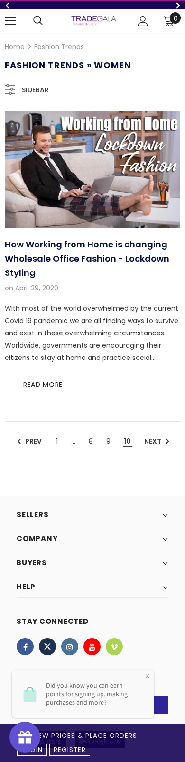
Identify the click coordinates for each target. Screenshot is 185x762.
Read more (43, 384)
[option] (92, 5)
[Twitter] (47, 646)
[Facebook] (25, 646)
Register (70, 749)
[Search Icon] (38, 21)
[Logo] (93, 20)
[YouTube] (92, 646)
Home (15, 47)
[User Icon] (143, 21)
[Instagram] (69, 646)
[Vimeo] (114, 646)
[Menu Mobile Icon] (10, 20)
